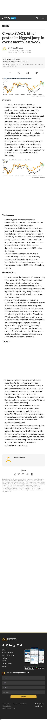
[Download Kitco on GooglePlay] (39, 668)
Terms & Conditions (20, 704)
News (4, 661)
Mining (4, 666)
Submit (23, 697)
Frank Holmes (17, 48)
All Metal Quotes (8, 652)
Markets (4, 658)
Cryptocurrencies (8, 655)
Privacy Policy (6, 706)
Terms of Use (6, 704)
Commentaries (7, 663)
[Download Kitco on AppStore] (29, 668)
